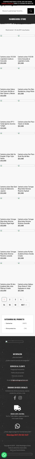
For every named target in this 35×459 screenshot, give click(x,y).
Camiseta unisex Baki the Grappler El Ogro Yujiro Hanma (8, 156)
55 (10, 305)
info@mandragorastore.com (19, 380)
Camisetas (9, 323)
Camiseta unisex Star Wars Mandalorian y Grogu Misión (26, 90)
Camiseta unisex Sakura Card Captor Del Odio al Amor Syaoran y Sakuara (7, 91)
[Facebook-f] (15, 398)
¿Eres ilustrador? (17, 357)
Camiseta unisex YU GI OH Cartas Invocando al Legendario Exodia (25, 59)
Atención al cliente (17, 376)
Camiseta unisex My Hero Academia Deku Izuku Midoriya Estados (7, 286)
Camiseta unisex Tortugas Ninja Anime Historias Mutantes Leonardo (8, 254)
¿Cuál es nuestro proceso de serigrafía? (17, 360)
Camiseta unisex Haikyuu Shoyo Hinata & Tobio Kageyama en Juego (25, 286)
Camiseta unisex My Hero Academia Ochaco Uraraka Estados (26, 254)
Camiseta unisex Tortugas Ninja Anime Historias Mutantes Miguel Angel (8, 221)
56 (15, 305)
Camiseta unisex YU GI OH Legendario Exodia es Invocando (8, 59)
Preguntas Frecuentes (17, 369)
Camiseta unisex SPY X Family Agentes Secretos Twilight (7, 124)
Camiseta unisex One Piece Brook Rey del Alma (26, 155)
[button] (4, 455)
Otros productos (11, 328)
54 (4, 305)
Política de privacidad (17, 373)
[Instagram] (20, 398)
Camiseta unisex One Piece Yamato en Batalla (26, 123)
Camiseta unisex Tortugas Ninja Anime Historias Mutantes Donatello (26, 221)
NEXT (23, 305)
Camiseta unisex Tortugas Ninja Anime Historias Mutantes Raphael (26, 189)
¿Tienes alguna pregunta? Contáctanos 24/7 (17, 432)
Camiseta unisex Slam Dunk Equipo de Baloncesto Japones (8, 189)
